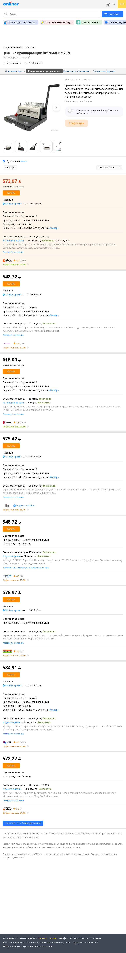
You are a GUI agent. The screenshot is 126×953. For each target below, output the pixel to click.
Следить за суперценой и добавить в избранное (97, 111)
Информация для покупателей (18, 946)
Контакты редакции (26, 938)
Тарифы (52, 938)
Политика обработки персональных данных (48, 942)
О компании (9, 938)
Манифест (63, 938)
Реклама (42, 938)
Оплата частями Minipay (57, 22)
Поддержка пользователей (85, 942)
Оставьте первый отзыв (79, 80)
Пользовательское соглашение (85, 938)
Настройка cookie (43, 946)
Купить (11, 192)
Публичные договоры (14, 942)
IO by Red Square (89, 22)
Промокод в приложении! (21, 22)
